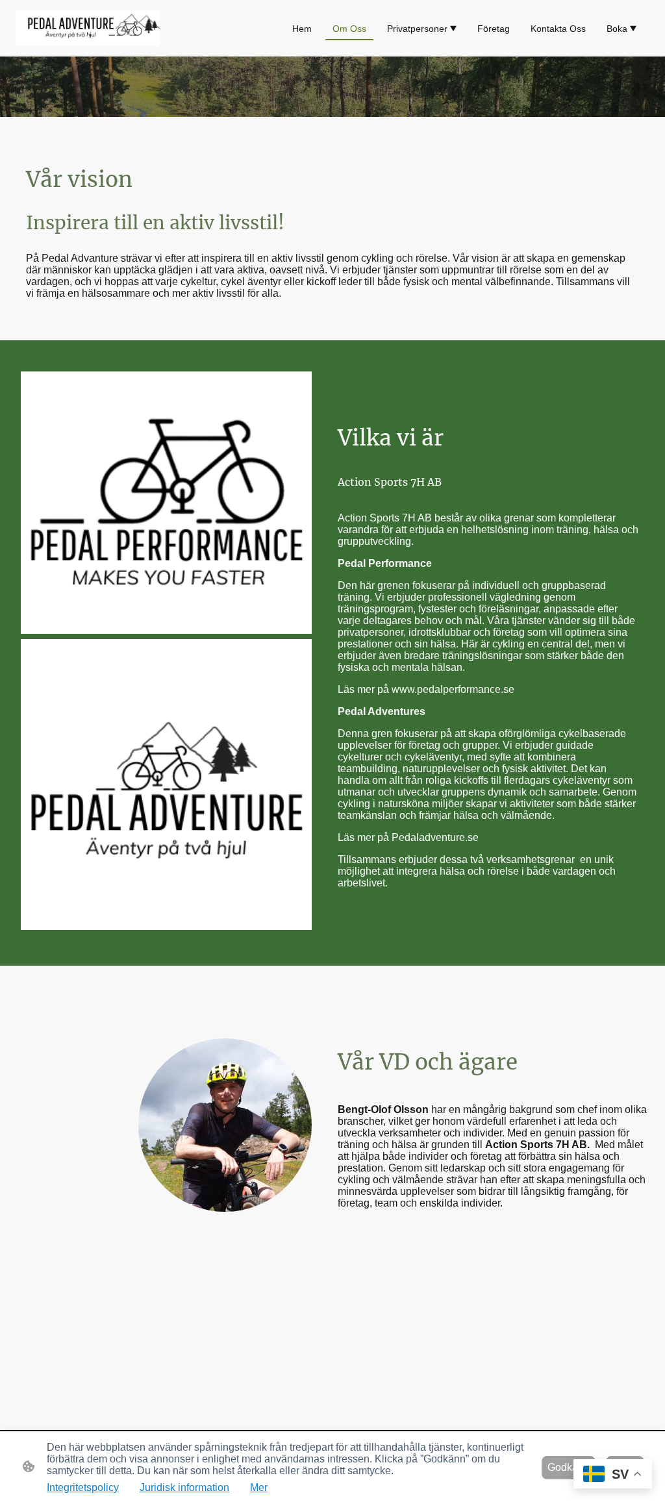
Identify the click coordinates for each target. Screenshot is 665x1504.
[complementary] (612, 1475)
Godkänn (568, 1467)
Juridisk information (184, 1487)
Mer (259, 1487)
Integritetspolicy (83, 1487)
